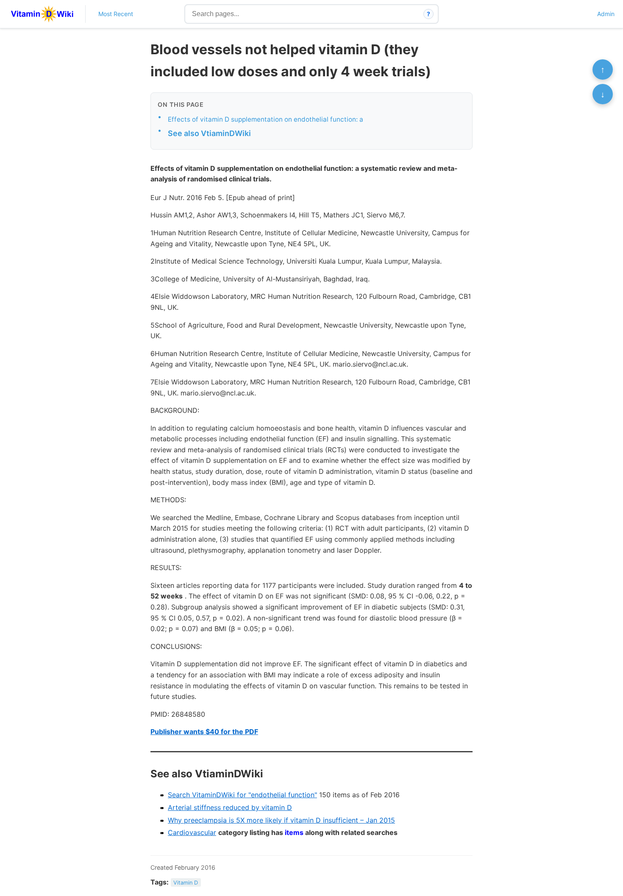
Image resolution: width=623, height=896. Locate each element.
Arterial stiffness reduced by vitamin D (230, 807)
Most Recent (115, 13)
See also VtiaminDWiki (209, 133)
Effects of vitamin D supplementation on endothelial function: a (265, 119)
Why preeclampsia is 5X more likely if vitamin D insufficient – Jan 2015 (281, 820)
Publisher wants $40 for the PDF (204, 731)
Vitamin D (185, 882)
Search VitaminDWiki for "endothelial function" (242, 794)
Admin (606, 13)
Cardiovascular (192, 832)
